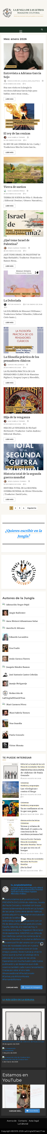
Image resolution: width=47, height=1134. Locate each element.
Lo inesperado (8, 1050)
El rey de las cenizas (17, 133)
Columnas (25, 783)
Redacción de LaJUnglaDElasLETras (23, 81)
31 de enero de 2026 (12, 84)
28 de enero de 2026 (12, 251)
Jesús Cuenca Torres (16, 248)
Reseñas (9, 127)
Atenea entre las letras (30, 820)
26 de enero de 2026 (12, 367)
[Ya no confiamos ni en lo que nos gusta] (10, 808)
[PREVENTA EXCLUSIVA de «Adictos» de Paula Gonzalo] (10, 771)
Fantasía (37, 839)
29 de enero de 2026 (12, 194)
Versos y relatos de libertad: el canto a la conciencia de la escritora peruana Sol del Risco (32, 831)
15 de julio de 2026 (30, 853)
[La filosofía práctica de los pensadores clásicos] (23, 340)
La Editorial (23, 1124)
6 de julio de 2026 (30, 871)
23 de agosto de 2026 (31, 794)
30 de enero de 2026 (12, 140)
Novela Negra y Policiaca (27, 123)
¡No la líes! (26, 867)
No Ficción (10, 233)
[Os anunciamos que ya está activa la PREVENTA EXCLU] (23, 919)
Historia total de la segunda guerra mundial (22, 475)
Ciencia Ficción (27, 839)
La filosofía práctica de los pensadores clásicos (21, 358)
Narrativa (10, 123)
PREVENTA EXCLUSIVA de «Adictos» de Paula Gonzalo (32, 773)
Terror (18, 410)
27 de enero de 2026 (33, 304)
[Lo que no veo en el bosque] (10, 846)
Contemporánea (13, 120)
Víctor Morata (14, 304)
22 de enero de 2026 (12, 484)
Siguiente (31, 508)
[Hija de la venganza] (23, 400)
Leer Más (9, 99)
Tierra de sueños (15, 187)
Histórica (26, 174)
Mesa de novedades (30, 120)
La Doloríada (12, 300)
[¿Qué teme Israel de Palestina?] (23, 223)
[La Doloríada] (23, 284)
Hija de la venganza (17, 417)
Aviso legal (34, 1121)
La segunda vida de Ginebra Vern (15, 1059)
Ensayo (9, 230)
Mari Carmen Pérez (16, 191)
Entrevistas (11, 66)
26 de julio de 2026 (30, 814)
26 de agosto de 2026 (31, 778)
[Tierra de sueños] (23, 170)
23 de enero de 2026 (12, 424)
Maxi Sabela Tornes (16, 137)
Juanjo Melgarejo (15, 365)
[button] (20, 29)
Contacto (22, 1121)
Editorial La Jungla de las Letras (34, 764)
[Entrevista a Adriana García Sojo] (23, 56)
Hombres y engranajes (30, 786)
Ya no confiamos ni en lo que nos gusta (32, 809)
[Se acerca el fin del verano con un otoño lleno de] (23, 962)
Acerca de (12, 1121)
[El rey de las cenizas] (23, 116)
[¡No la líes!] (10, 864)
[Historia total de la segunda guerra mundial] (23, 457)
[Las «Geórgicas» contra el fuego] (10, 789)
